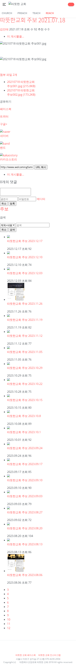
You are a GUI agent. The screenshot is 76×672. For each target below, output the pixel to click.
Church (7, 13)
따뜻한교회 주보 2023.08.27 (24, 512)
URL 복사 (41, 167)
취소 (3, 203)
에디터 (41, 199)
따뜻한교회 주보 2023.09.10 (24, 480)
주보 (4, 209)
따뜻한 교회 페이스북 (26, 655)
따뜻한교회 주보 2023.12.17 (24, 241)
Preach (22, 13)
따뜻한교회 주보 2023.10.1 (24, 432)
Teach (36, 13)
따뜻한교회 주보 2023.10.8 (24, 416)
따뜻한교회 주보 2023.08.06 (24, 575)
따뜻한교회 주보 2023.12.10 (24, 257)
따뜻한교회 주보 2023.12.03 (24, 273)
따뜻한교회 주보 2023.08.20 (24, 528)
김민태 (4, 29)
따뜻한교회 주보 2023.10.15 (24, 400)
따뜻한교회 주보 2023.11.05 (24, 352)
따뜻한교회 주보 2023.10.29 (24, 368)
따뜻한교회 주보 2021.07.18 (32, 20)
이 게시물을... (15, 36)
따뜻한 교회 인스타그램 (49, 655)
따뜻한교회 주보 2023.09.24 (24, 448)
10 (8, 619)
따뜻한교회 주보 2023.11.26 (24, 304)
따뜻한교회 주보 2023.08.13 (24, 544)
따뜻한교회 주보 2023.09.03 (24, 496)
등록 (12, 203)
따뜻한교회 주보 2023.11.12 (24, 336)
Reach (50, 13)
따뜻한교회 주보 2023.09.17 (24, 464)
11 (8, 624)
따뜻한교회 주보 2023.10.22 (24, 384)
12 (8, 628)
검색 (12, 229)
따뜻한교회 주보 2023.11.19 (24, 320)
